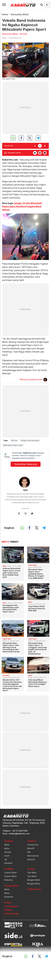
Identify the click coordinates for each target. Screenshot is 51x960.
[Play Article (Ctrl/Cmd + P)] (35, 153)
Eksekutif (8, 863)
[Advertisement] (25, 107)
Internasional (32, 856)
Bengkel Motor (33, 883)
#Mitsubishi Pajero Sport (13, 445)
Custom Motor (10, 876)
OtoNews (8, 841)
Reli (28, 852)
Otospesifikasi (11, 886)
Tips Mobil (31, 872)
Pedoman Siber (11, 913)
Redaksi (8, 910)
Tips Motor (32, 876)
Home (5, 14)
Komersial (8, 897)
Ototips (31, 869)
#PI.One (14, 440)
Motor (7, 848)
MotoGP (31, 848)
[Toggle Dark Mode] (47, 4)
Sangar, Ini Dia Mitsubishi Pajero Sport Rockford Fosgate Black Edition (22, 206)
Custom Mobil (10, 872)
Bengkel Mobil (33, 880)
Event (6, 856)
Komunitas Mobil (19, 14)
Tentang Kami (11, 906)
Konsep (7, 852)
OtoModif (8, 869)
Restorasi (8, 880)
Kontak (7, 902)
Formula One (32, 845)
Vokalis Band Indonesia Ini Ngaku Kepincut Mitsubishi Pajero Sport (24, 25)
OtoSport (31, 841)
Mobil (6, 845)
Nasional (31, 859)
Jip (5, 859)
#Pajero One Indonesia (30, 440)
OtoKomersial (34, 889)
